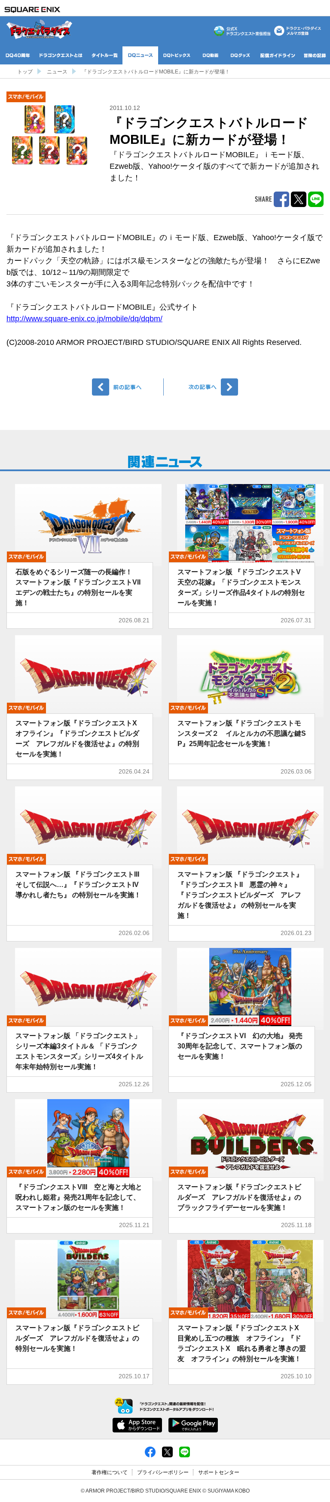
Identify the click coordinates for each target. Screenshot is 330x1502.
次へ (202, 387)
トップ (25, 72)
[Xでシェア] (167, 1451)
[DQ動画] (211, 55)
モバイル (26, 96)
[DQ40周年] (18, 55)
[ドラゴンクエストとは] (61, 55)
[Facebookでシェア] (150, 1451)
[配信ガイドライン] (277, 55)
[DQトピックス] (177, 55)
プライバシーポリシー (163, 1472)
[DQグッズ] (241, 55)
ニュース (57, 72)
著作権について (110, 1472)
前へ (128, 387)
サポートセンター (218, 1472)
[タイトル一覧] (104, 55)
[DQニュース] (140, 55)
